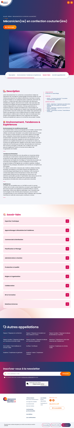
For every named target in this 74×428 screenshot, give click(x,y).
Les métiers (29, 414)
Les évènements (30, 404)
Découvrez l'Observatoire (32, 399)
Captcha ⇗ (44, 385)
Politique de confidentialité (28, 377)
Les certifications (31, 417)
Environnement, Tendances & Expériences (29, 75)
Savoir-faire (46, 75)
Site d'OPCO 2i (53, 404)
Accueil (5, 16)
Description (12, 75)
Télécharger (10, 27)
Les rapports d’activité (31, 401)
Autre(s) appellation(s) (58, 75)
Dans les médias (30, 406)
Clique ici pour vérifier (38, 384)
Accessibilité (58, 408)
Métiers (10, 16)
